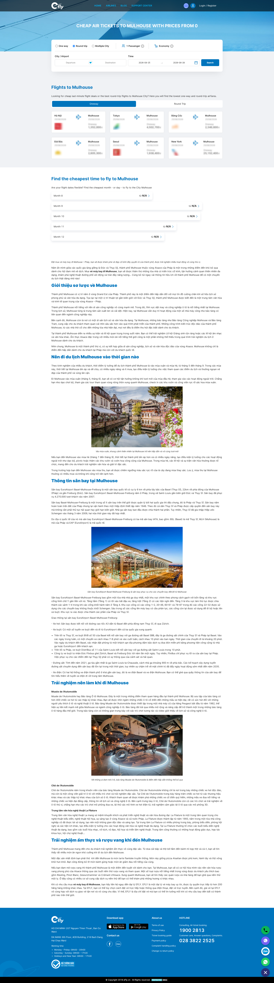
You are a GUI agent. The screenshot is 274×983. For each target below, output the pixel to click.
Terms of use (158, 925)
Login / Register (207, 5)
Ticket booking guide (162, 935)
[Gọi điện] (265, 930)
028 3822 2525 (196, 940)
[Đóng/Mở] (265, 972)
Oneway (94, 103)
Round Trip (180, 103)
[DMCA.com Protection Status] (160, 980)
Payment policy (159, 940)
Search (210, 62)
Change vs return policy (163, 951)
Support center (141, 5)
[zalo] (265, 951)
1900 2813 (191, 930)
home (97, 5)
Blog (124, 5)
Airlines (111, 5)
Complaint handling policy (164, 945)
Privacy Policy (158, 930)
